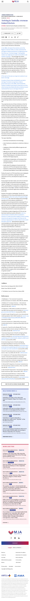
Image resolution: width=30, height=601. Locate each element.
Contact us (3, 555)
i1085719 (5, 325)
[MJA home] (15, 533)
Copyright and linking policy (7, 569)
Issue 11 (8, 18)
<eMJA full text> (16, 330)
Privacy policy (4, 566)
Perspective (21, 450)
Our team (3, 557)
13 (11, 270)
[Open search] (28, 1)
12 (7, 249)
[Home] (15, 2)
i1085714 (14, 306)
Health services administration (8, 16)
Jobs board (18, 562)
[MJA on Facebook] (11, 538)
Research (21, 482)
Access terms (18, 566)
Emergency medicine (7, 394)
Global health (19, 16)
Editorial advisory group (6, 560)
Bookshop (15, 543)
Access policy (18, 560)
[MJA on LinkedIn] (19, 538)
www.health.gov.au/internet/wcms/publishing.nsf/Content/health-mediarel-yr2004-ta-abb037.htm (14, 338)
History (2, 562)
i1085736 (25, 371)
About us (3, 552)
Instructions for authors (21, 552)
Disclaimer (11, 566)
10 (26, 206)
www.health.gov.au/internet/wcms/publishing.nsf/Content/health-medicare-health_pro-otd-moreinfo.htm (14, 347)
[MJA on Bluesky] (15, 538)
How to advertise (19, 557)
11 (11, 221)
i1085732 (20, 362)
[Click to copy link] (17, 37)
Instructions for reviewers (21, 555)
